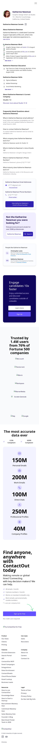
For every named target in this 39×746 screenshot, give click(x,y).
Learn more (19, 308)
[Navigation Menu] (36, 3)
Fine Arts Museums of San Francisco (21, 254)
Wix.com (25, 52)
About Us (24, 653)
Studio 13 (25, 47)
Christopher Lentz (16, 251)
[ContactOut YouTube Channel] (6, 737)
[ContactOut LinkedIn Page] (3, 737)
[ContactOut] (10, 3)
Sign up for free (19, 614)
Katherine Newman (21, 12)
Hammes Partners (22, 262)
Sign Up (19, 314)
